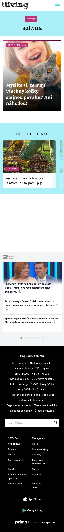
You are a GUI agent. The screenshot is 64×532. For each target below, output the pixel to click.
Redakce (36, 474)
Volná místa (14, 443)
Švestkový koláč (44, 410)
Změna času (22, 373)
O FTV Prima (14, 438)
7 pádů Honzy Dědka (42, 384)
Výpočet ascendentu (19, 405)
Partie (35, 373)
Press (35, 443)
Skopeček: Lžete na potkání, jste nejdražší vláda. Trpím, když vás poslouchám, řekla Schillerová (28, 288)
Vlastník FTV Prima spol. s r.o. (17, 476)
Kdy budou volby (19, 379)
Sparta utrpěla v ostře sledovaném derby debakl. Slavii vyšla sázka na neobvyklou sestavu (32, 320)
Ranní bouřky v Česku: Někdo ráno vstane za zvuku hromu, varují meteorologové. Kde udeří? (31, 303)
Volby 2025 (23, 389)
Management (38, 438)
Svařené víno (39, 389)
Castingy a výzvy (40, 449)
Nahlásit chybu (15, 483)
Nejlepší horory (24, 368)
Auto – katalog (19, 384)
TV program (42, 368)
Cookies (12, 469)
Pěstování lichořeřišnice (32, 400)
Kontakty (36, 454)
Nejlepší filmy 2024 (41, 363)
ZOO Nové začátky (43, 379)
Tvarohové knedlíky (45, 405)
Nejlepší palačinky (21, 410)
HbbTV (11, 454)
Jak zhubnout (19, 363)
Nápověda (37, 469)
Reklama (12, 449)
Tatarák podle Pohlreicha (25, 394)
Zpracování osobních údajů (39, 462)
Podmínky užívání (16, 460)
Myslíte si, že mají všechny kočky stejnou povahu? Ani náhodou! (29, 94)
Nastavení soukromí (37, 485)
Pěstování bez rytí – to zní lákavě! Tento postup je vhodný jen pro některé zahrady (26, 180)
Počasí (45, 373)
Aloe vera (48, 394)
